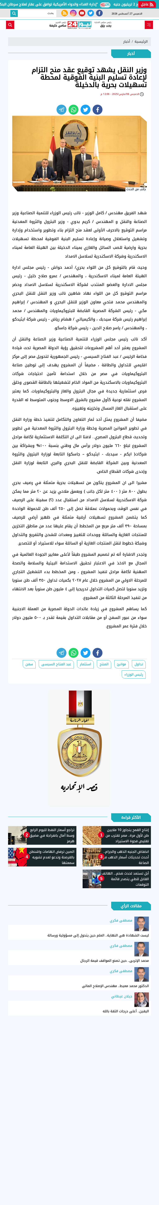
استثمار (85, 664)
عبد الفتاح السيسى (56, 664)
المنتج (104, 664)
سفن (29, 664)
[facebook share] (97, 110)
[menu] (149, 25)
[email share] (61, 110)
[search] (10, 25)
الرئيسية (141, 41)
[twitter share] (85, 110)
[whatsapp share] (73, 110)
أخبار (126, 41)
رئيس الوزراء (133, 674)
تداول (139, 664)
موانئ (121, 664)
